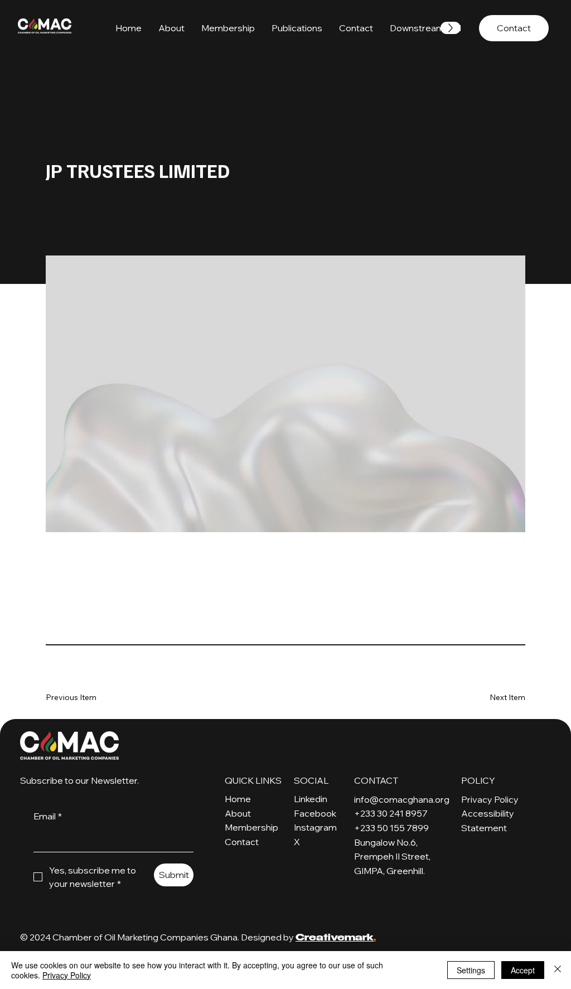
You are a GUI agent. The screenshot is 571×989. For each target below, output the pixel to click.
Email (47, 816)
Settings (471, 970)
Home (238, 798)
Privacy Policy (490, 799)
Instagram (315, 827)
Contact (242, 841)
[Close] (557, 970)
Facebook (315, 813)
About (238, 813)
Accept (523, 970)
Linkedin (310, 798)
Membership (251, 827)
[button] (297, 28)
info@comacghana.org (401, 799)
